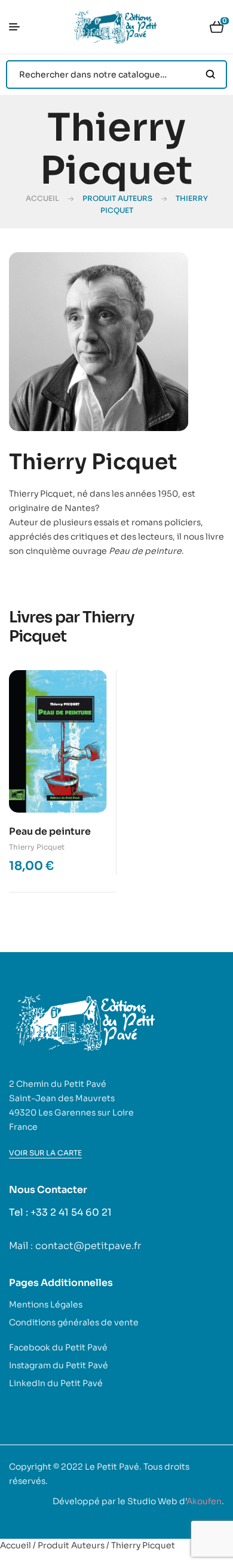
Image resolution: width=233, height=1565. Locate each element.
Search (210, 74)
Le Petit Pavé (112, 1466)
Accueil (42, 198)
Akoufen (204, 1501)
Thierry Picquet (37, 846)
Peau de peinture (50, 831)
